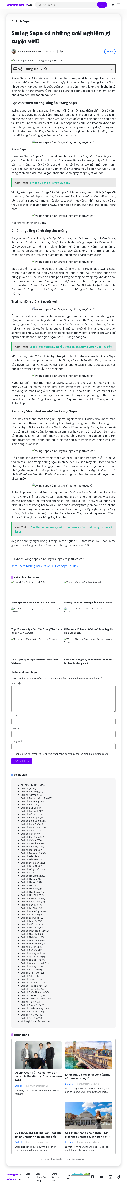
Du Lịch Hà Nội (28, 882)
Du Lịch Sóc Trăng (30, 972)
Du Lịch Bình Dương (31, 820)
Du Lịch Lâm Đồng (30, 911)
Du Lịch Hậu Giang (30, 891)
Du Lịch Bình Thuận (31, 827)
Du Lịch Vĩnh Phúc (30, 1014)
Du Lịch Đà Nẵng (29, 853)
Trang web (16, 741)
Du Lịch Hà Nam (29, 878)
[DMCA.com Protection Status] (80, 1177)
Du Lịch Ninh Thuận (31, 943)
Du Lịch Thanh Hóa (30, 988)
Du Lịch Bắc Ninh (30, 811)
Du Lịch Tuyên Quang (32, 1008)
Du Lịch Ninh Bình (30, 940)
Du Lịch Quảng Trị (30, 966)
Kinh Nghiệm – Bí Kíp (32, 1021)
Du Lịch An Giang (30, 791)
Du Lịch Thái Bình (30, 982)
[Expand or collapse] (112, 68)
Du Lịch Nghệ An (29, 937)
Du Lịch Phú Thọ (29, 946)
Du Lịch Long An (29, 921)
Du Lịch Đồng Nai (30, 866)
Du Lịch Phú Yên (29, 950)
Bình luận (17, 683)
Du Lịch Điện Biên (30, 862)
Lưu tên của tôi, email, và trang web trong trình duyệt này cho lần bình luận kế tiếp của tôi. (62, 753)
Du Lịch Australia (29, 794)
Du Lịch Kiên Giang (30, 901)
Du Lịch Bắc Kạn (29, 804)
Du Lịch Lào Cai (29, 917)
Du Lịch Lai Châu (29, 908)
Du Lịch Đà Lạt (28, 849)
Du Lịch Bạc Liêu (29, 807)
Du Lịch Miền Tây (30, 927)
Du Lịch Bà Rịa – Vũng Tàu (34, 798)
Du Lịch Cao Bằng (30, 836)
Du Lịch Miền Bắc (30, 924)
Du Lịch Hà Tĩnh (29, 885)
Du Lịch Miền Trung (31, 930)
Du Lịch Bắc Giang (30, 801)
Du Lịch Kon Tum (29, 904)
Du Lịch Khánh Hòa (31, 898)
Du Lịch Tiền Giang (30, 995)
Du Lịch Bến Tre (29, 814)
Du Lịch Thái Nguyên (31, 985)
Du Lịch (24, 788)
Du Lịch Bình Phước (31, 823)
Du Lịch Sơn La (28, 976)
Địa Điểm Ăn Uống (30, 785)
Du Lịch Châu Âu (29, 843)
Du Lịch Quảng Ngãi (31, 959)
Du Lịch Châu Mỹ (29, 846)
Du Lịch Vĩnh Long (30, 1011)
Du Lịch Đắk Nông (30, 859)
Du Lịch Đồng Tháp (30, 869)
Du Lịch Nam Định (30, 933)
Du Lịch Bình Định (30, 817)
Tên (14, 716)
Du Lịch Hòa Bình (30, 895)
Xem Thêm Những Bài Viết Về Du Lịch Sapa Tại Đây (44, 566)
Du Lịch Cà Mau (29, 830)
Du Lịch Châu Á (29, 840)
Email (15, 728)
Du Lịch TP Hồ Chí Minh (33, 998)
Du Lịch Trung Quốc (31, 1005)
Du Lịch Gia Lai (28, 872)
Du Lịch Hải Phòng (30, 888)
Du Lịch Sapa (27, 969)
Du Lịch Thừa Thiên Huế (33, 992)
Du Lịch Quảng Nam (31, 956)
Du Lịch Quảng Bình (31, 953)
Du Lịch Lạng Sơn (30, 914)
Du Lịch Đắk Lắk (29, 856)
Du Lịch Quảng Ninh (31, 963)
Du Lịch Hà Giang (30, 875)
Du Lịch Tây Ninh (29, 979)
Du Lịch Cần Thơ (29, 833)
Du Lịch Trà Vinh (29, 1001)
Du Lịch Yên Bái (29, 1018)
